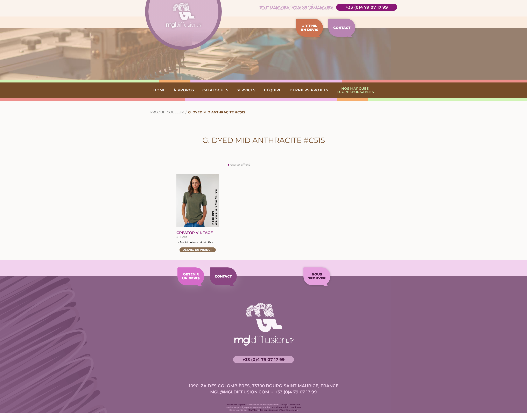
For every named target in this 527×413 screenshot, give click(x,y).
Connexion (294, 404)
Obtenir (309, 28)
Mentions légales (236, 404)
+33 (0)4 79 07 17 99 (367, 7)
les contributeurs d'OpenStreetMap (278, 410)
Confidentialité (280, 407)
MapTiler (252, 410)
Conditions (295, 407)
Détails (198, 249)
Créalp (283, 404)
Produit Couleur (167, 112)
